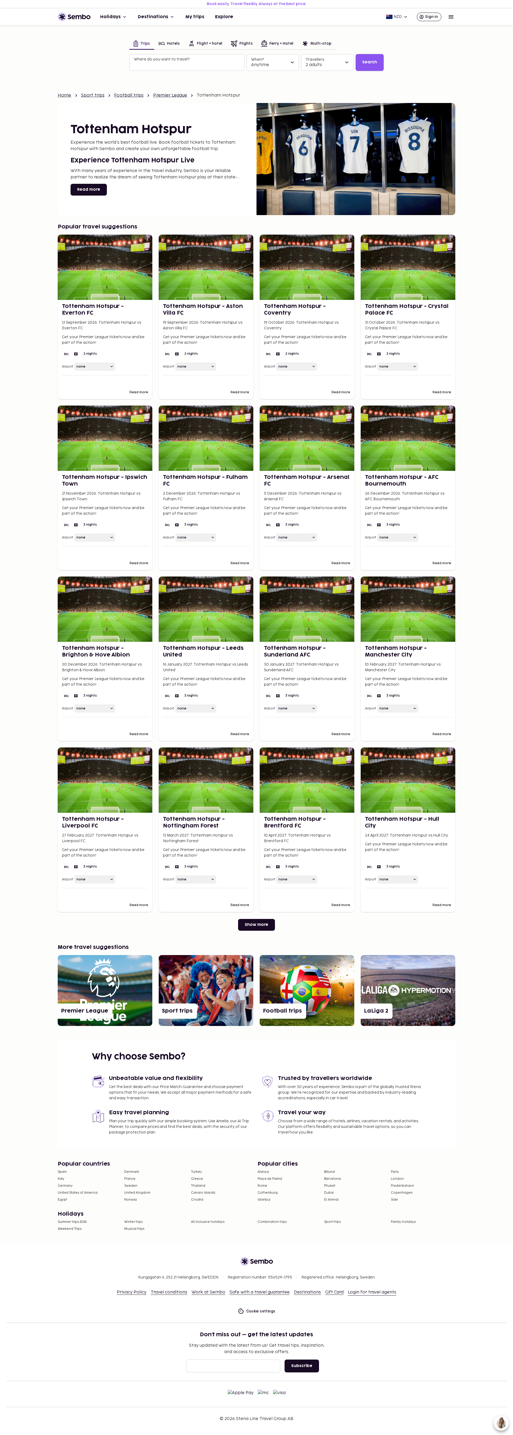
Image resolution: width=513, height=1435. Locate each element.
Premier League (170, 95)
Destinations (153, 17)
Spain (62, 1172)
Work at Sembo (208, 1292)
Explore (224, 17)
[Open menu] (451, 17)
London (397, 1179)
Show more (256, 924)
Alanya (263, 1172)
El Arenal (331, 1200)
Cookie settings (260, 1311)
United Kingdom (137, 1193)
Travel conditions (169, 1292)
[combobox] (187, 64)
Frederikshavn (402, 1186)
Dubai (329, 1193)
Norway (130, 1200)
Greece (197, 1179)
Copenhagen (402, 1193)
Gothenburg (268, 1193)
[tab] (141, 44)
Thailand (198, 1186)
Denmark (131, 1172)
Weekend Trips (69, 1229)
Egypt (62, 1200)
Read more (88, 189)
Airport (67, 367)
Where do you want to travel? (161, 59)
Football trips (128, 95)
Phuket (329, 1186)
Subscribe (301, 1366)
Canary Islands (203, 1193)
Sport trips (93, 95)
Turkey (196, 1172)
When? (257, 59)
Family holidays (403, 1222)
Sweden (130, 1186)
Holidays (110, 17)
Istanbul (264, 1200)
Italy (61, 1179)
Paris (395, 1172)
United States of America (78, 1193)
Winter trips (133, 1222)
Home (64, 95)
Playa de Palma (270, 1179)
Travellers (315, 59)
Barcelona (332, 1179)
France (129, 1179)
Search (369, 62)
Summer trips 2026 (72, 1222)
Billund (329, 1172)
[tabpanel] (256, 62)
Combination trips (272, 1222)
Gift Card (334, 1292)
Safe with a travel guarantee (260, 1292)
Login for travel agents (372, 1292)
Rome (262, 1186)
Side (394, 1200)
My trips (194, 17)
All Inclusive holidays (207, 1222)
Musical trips (134, 1229)
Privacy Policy (131, 1292)
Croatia (197, 1200)
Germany (65, 1186)
